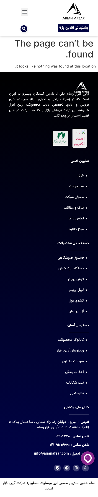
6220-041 (63, 436)
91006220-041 (59, 445)
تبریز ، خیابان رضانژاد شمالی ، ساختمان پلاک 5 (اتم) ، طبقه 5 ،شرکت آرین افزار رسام (49, 424)
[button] (24, 12)
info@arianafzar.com (51, 454)
